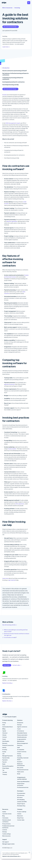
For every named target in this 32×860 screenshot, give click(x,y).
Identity (4, 747)
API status (19, 797)
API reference (20, 795)
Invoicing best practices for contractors (13, 82)
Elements (4, 743)
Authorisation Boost (7, 726)
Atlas (3, 724)
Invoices (4, 94)
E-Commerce (20, 731)
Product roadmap (21, 811)
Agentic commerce (22, 726)
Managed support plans (8, 844)
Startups (19, 724)
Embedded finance (22, 733)
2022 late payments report (12, 123)
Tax (3, 770)
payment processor (9, 384)
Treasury (4, 774)
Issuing (4, 751)
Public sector (20, 771)
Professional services (22, 769)
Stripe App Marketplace (23, 781)
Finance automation (22, 735)
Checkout (4, 733)
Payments (5, 760)
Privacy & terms (6, 824)
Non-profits (20, 767)
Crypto (4, 739)
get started (12, 580)
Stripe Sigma (5, 768)
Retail (18, 774)
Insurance (19, 761)
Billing (3, 729)
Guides (4, 811)
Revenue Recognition (7, 766)
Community (5, 818)
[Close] (29, 853)
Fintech (19, 753)
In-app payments (21, 739)
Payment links (6, 758)
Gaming (19, 755)
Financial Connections (8, 745)
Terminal (4, 772)
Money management (22, 743)
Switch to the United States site (11, 856)
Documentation (21, 793)
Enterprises (20, 722)
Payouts (4, 762)
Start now (6, 665)
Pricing (4, 722)
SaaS (18, 747)
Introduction (5, 68)
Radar (3, 764)
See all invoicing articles (9, 625)
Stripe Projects (21, 803)
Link (3, 753)
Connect (4, 737)
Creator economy (21, 751)
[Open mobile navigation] (28, 2)
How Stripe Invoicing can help (10, 84)
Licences (4, 829)
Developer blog (21, 805)
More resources (7, 8)
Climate (4, 735)
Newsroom (20, 816)
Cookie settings (6, 834)
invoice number (12, 448)
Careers (19, 813)
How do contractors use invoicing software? (14, 70)
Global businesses (22, 737)
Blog (3, 816)
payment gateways (12, 221)
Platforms (19, 745)
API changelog (21, 799)
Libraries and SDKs (22, 801)
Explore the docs (7, 701)
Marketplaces (20, 741)
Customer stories (6, 813)
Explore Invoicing (7, 683)
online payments (19, 504)
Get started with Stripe (10, 26)
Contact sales (16, 665)
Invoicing (17, 8)
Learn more (5, 47)
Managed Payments (7, 755)
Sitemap (4, 831)
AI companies (20, 749)
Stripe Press (20, 818)
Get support (5, 842)
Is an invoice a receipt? (10, 637)
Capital (4, 731)
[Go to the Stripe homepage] (4, 714)
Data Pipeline (5, 741)
